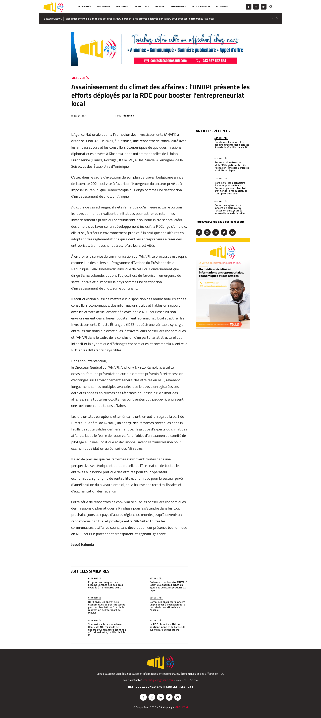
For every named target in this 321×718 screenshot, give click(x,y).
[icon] (273, 6)
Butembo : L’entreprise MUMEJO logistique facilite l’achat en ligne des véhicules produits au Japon (168, 586)
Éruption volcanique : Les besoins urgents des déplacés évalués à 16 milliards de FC (105, 584)
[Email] (230, 116)
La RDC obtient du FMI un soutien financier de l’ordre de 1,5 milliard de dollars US (167, 627)
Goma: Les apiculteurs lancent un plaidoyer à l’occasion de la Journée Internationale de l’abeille (167, 606)
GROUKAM (181, 707)
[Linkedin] (223, 116)
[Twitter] (263, 7)
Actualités (80, 78)
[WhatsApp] (215, 116)
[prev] (272, 19)
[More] (246, 116)
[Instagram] (256, 7)
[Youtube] (232, 232)
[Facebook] (248, 7)
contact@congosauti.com (158, 680)
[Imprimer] (238, 116)
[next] (277, 19)
